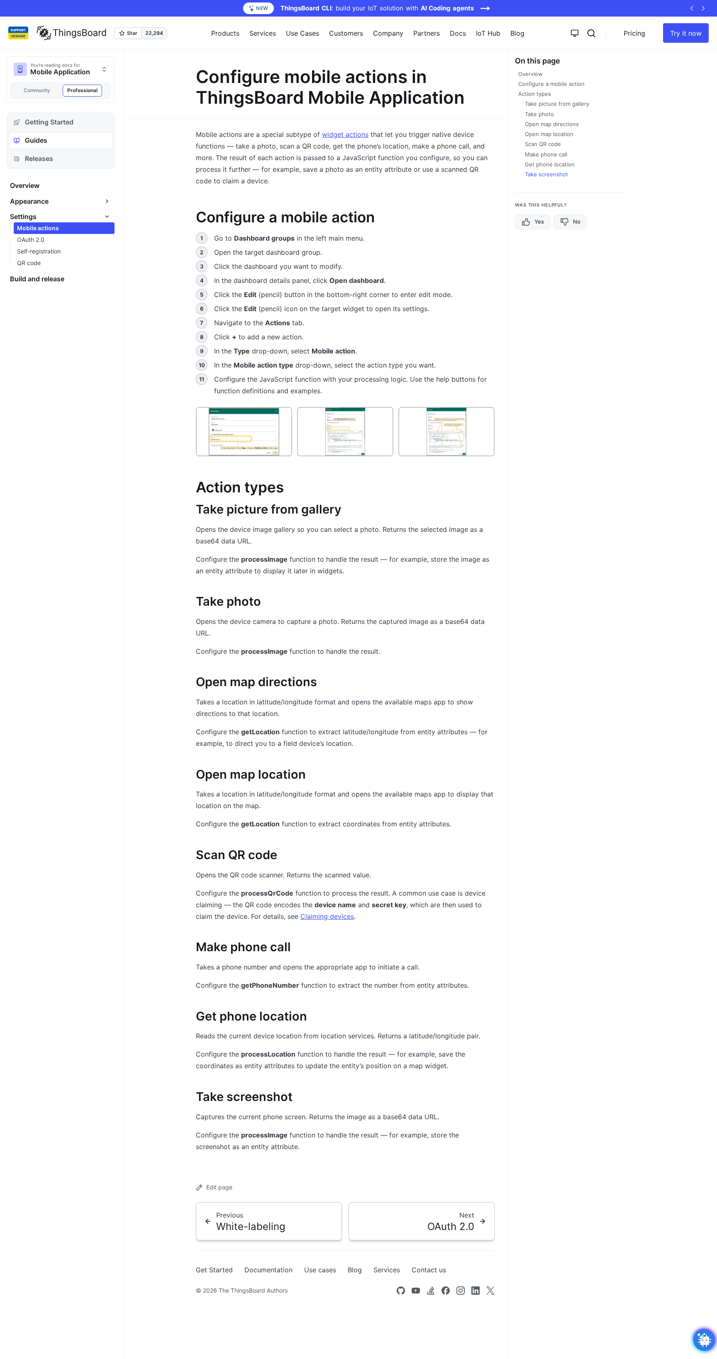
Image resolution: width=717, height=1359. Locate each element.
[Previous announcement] (691, 8)
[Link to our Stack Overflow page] (431, 1290)
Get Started (214, 1270)
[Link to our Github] (401, 1290)
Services (386, 1270)
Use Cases (302, 33)
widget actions (345, 134)
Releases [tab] (39, 158)
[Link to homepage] (71, 33)
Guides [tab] (36, 140)
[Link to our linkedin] (475, 1290)
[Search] (591, 33)
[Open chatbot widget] (704, 1340)
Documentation (268, 1270)
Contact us (429, 1270)
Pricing (634, 33)
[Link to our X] (490, 1290)
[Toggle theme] (574, 33)
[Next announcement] (703, 8)
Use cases (320, 1270)
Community (37, 90)
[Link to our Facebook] (445, 1290)
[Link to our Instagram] (460, 1290)
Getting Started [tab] (49, 122)
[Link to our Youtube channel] (416, 1290)
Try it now (686, 33)
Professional (82, 90)
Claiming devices (327, 916)
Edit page (219, 1187)
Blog (517, 33)
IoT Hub (488, 33)
